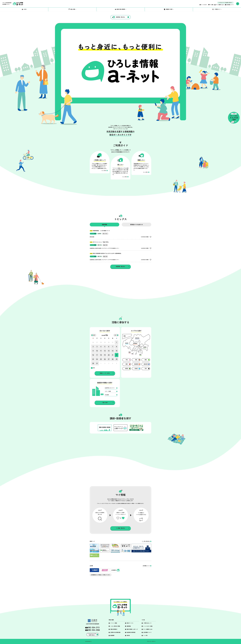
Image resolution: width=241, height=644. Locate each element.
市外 (146, 368)
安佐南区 (136, 364)
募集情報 (129, 626)
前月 (94, 335)
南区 (146, 359)
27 (97, 342)
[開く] (237, 3)
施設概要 (112, 635)
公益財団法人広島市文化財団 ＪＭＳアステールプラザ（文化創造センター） (104, 248)
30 (108, 342)
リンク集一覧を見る (146, 541)
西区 (127, 364)
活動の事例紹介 (113, 629)
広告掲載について (229, 4)
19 (105, 355)
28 (101, 342)
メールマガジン (204, 4)
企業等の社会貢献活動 (115, 632)
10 (97, 351)
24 (97, 359)
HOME (25, 9)
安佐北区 (146, 364)
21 (112, 355)
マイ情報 (211, 4)
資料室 (128, 635)
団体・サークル (130, 623)
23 (93, 359)
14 (112, 351)
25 (101, 359)
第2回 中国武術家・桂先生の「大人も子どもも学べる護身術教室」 (105, 253)
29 (105, 342)
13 (108, 351)
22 (116, 355)
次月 (115, 335)
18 (101, 355)
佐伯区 (136, 368)
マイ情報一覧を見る (120, 528)
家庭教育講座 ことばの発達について (100, 230)
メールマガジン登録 (147, 626)
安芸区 (126, 368)
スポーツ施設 (108, 391)
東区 (136, 359)
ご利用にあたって (147, 623)
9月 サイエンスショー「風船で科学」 (99, 242)
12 (105, 351)
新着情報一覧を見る (120, 17)
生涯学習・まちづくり (109, 387)
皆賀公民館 (92, 236)
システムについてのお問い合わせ (225, 2)
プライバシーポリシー (151, 641)
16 (93, 355)
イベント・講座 (113, 623)
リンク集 (145, 635)
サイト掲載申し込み (220, 4)
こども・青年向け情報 (115, 626)
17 (97, 355)
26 (93, 342)
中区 (127, 359)
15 (116, 351)
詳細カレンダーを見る (105, 373)
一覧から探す (105, 402)
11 (101, 351)
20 (108, 355)
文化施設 (107, 394)
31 (112, 342)
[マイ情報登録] (150, 237)
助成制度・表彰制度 (131, 632)
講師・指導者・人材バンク (132, 629)
